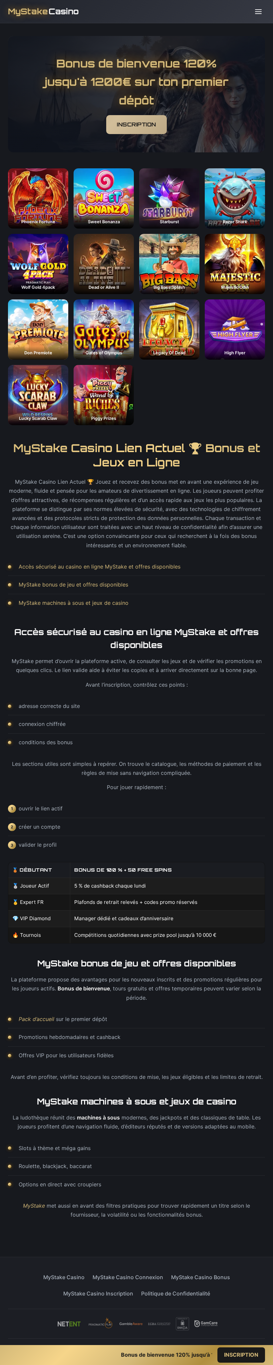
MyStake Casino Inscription (98, 1293)
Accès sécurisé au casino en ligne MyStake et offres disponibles (99, 566)
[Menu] (258, 11)
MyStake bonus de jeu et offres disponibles (73, 584)
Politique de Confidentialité (175, 1293)
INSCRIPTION (136, 124)
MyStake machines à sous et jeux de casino (74, 602)
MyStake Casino (64, 1277)
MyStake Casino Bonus (200, 1277)
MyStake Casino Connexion (128, 1277)
